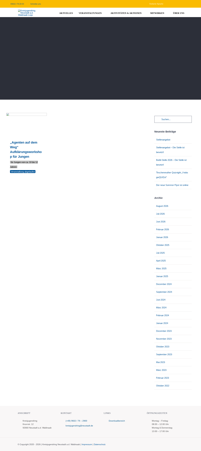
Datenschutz (100, 444)
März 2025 (161, 268)
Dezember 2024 (164, 284)
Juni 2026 (160, 221)
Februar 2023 (162, 378)
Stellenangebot (163, 139)
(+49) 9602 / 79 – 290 (76, 421)
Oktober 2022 (162, 385)
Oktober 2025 (162, 245)
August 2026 (162, 206)
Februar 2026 (162, 229)
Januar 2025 (162, 276)
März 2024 (161, 307)
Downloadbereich (117, 421)
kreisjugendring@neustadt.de (79, 425)
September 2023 (164, 354)
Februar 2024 (162, 315)
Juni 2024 (160, 299)
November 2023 (164, 339)
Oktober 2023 (162, 346)
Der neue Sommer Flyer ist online (172, 185)
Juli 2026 (160, 214)
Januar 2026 (162, 237)
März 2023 (161, 370)
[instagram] (194, 4)
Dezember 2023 (164, 331)
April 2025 (161, 260)
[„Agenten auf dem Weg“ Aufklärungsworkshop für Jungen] (26, 124)
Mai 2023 (160, 362)
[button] (194, 12)
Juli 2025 (160, 253)
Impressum (87, 444)
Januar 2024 (162, 323)
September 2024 (164, 292)
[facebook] (189, 4)
